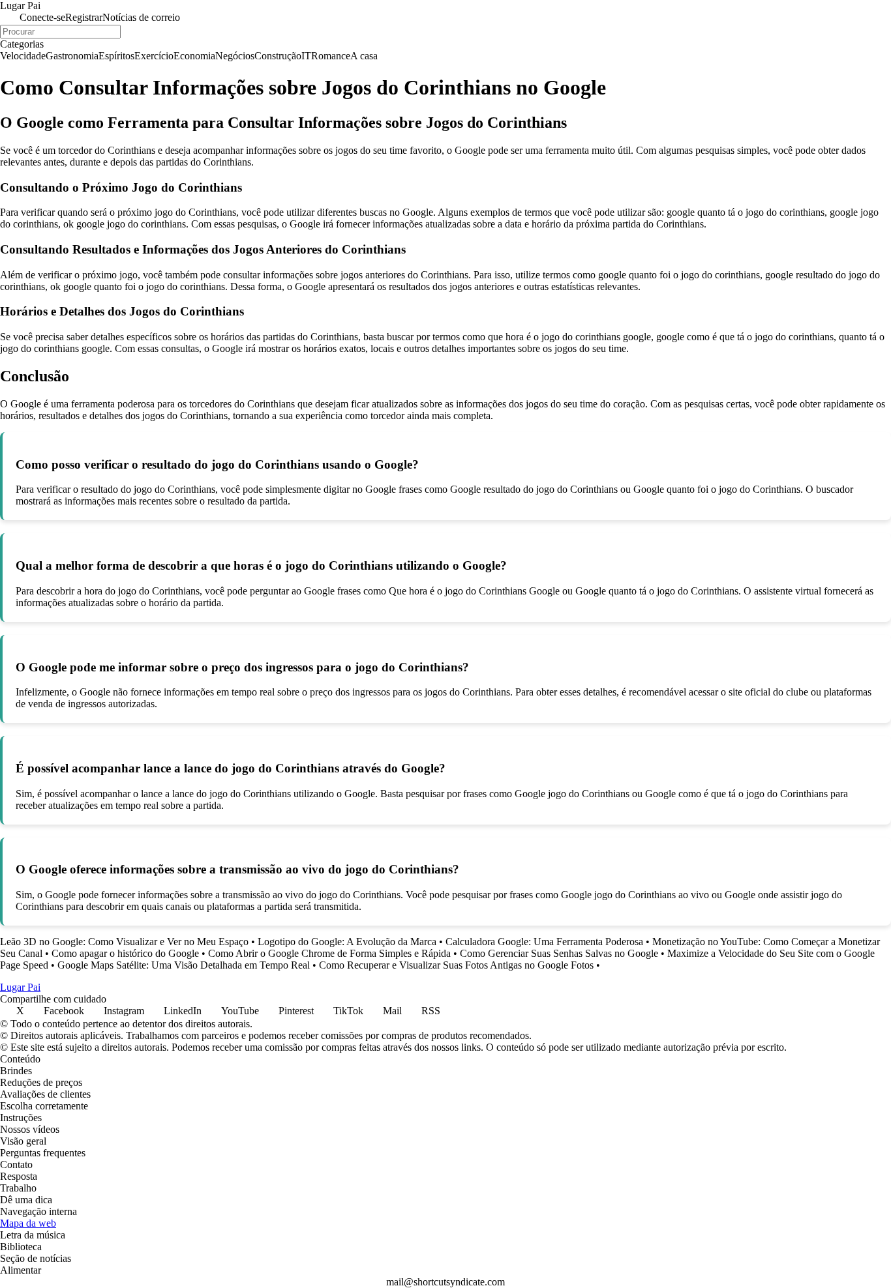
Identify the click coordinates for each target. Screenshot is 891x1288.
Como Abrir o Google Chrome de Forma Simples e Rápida (329, 953)
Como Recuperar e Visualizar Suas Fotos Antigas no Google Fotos (456, 965)
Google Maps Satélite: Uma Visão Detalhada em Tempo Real (183, 965)
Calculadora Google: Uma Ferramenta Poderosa (544, 941)
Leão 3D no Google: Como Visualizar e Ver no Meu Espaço (124, 941)
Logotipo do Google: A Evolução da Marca (347, 941)
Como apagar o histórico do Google (125, 953)
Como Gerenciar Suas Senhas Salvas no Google (559, 953)
